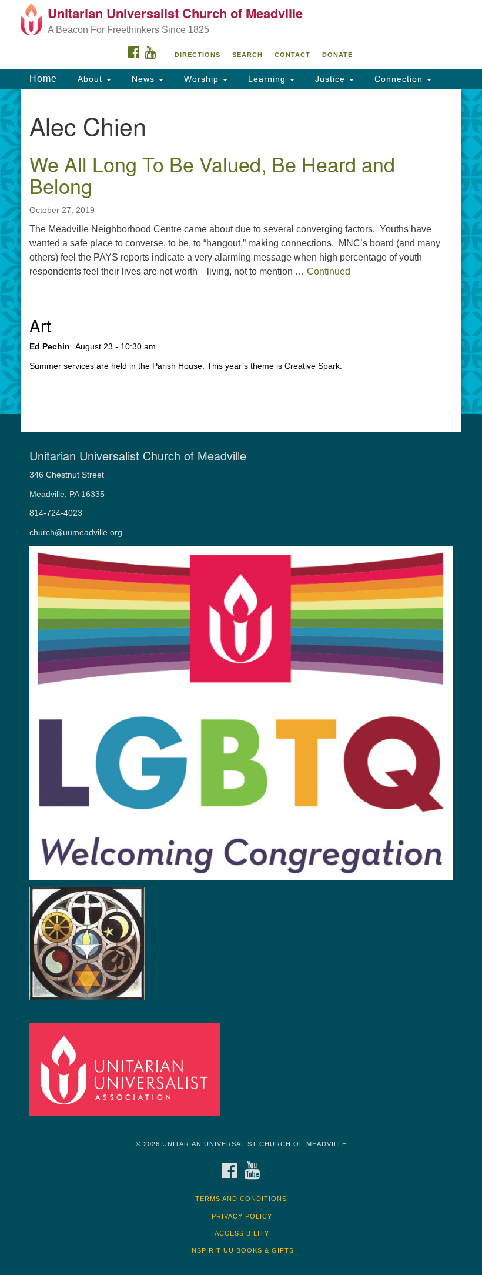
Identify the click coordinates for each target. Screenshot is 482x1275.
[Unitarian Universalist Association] (128, 1068)
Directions (197, 54)
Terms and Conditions (241, 1198)
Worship (201, 79)
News (143, 79)
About (90, 79)
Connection (398, 79)
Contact (292, 54)
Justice (330, 79)
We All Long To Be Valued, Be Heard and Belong (212, 174)
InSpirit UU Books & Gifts (241, 1250)
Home (43, 79)
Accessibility (242, 1233)
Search (247, 54)
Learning (267, 79)
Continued (328, 271)
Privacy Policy (242, 1216)
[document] (241, 251)
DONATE (337, 54)
